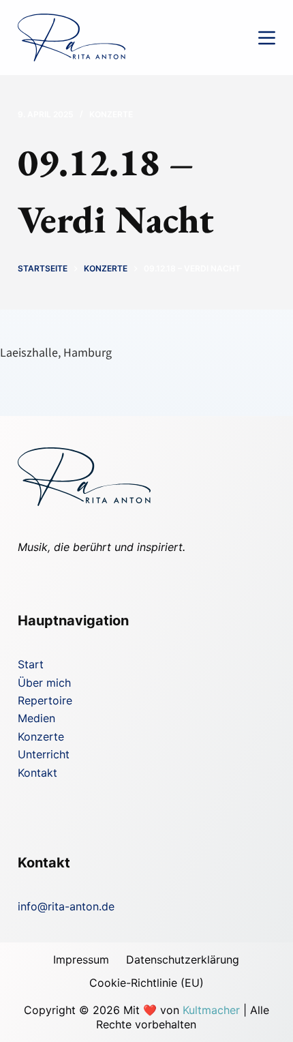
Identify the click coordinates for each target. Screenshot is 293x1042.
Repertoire (45, 700)
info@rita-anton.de (66, 906)
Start (31, 664)
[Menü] (266, 37)
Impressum (81, 959)
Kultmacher (211, 1010)
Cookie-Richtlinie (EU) (146, 982)
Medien (36, 718)
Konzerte (111, 114)
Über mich (44, 682)
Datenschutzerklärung (182, 959)
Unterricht (44, 754)
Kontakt (37, 772)
